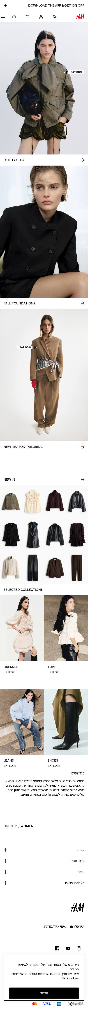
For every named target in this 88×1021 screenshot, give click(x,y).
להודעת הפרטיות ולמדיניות (30, 974)
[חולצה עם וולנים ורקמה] (33, 501)
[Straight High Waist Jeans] (33, 567)
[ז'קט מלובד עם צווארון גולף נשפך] (11, 567)
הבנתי (44, 993)
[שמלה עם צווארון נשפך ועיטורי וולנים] (11, 534)
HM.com (10, 826)
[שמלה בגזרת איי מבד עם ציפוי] (33, 534)
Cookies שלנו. (69, 978)
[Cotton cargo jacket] (11, 501)
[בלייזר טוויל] (55, 567)
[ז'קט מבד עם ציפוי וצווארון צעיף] (55, 534)
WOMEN (27, 826)
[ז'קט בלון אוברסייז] (55, 501)
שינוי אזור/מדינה (55, 926)
